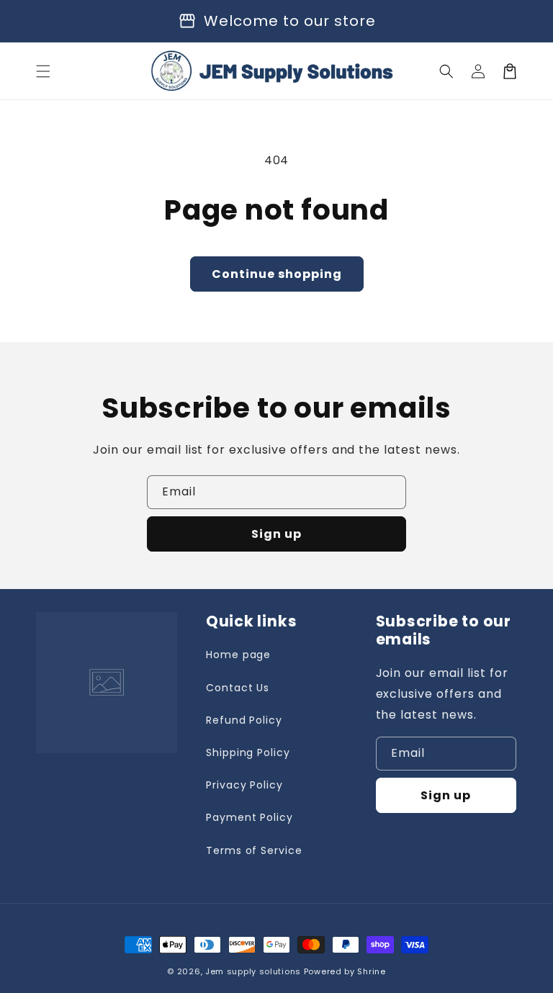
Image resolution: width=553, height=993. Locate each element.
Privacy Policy (244, 785)
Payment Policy (249, 817)
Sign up (276, 534)
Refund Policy (244, 720)
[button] (43, 71)
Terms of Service (254, 850)
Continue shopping (277, 274)
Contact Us (238, 687)
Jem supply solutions (253, 971)
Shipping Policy (248, 752)
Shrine (371, 971)
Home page (238, 654)
